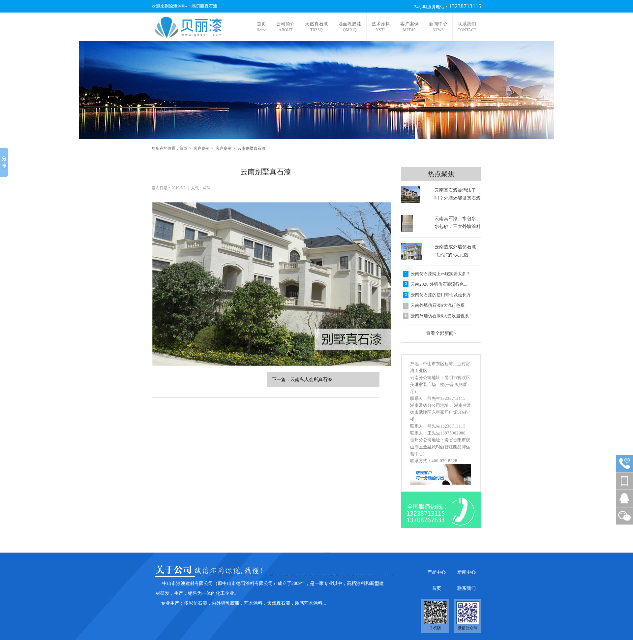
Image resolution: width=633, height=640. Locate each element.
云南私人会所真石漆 (311, 379)
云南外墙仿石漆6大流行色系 (438, 305)
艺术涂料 (381, 26)
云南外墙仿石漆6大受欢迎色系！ (442, 315)
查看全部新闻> (441, 333)
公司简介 (285, 26)
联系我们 (467, 26)
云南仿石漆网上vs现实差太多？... (442, 273)
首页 (261, 26)
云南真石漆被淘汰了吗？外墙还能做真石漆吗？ (458, 198)
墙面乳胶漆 (349, 26)
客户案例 (409, 26)
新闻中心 (438, 26)
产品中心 (436, 572)
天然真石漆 (316, 26)
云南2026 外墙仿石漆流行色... (439, 284)
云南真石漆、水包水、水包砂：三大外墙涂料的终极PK (458, 226)
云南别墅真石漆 (251, 148)
